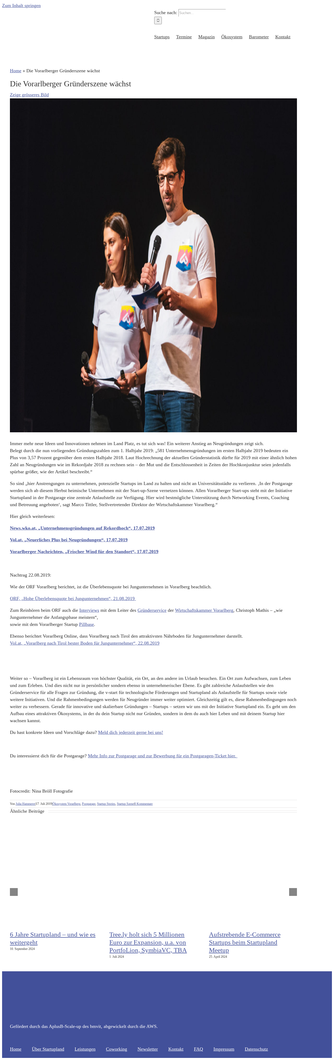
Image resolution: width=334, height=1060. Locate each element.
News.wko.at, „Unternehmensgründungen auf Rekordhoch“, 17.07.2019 (82, 528)
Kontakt (175, 1049)
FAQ (198, 1049)
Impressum (223, 1049)
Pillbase (86, 624)
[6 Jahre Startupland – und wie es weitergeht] (75, 923)
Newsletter (148, 1049)
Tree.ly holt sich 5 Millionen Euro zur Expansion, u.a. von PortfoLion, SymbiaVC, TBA (148, 942)
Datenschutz (256, 1049)
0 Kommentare (143, 804)
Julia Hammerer (25, 804)
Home (15, 70)
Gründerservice (152, 610)
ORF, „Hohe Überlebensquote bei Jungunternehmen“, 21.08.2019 (73, 598)
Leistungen (85, 1049)
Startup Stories (106, 804)
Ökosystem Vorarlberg (66, 804)
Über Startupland (48, 1049)
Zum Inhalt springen (21, 5)
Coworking (116, 1049)
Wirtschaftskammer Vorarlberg (204, 610)
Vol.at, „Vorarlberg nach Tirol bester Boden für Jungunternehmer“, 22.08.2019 (84, 643)
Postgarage (89, 804)
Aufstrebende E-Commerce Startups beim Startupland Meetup (245, 942)
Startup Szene (125, 804)
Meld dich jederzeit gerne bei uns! (130, 732)
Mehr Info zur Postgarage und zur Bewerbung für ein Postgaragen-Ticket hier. (162, 755)
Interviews (89, 610)
